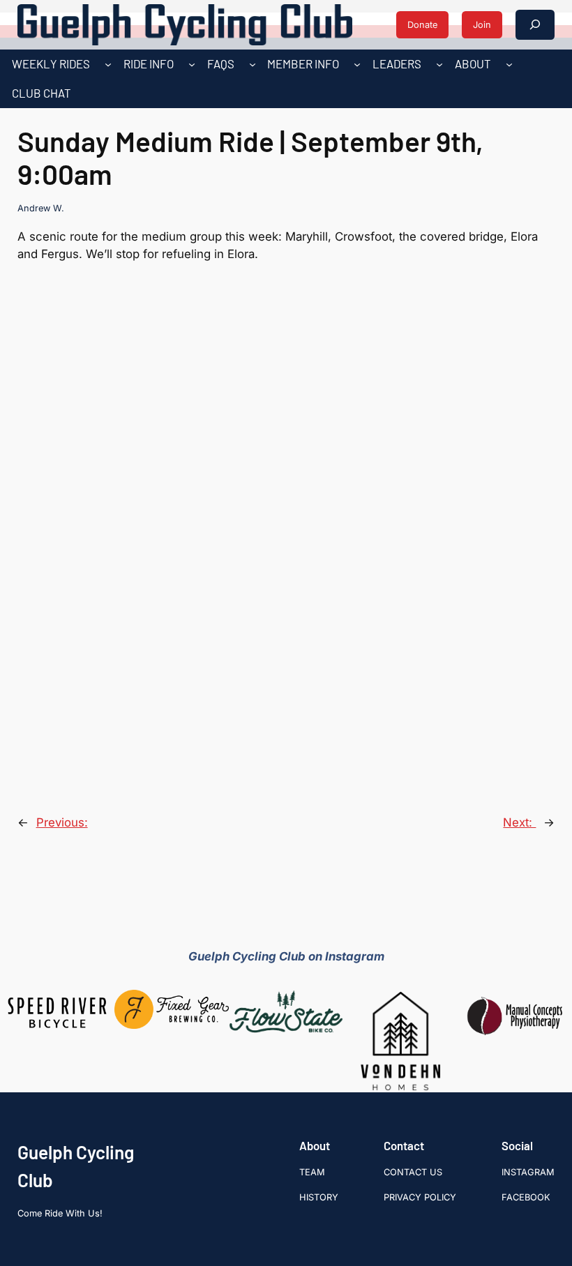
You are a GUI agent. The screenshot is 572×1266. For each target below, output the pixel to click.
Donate (422, 25)
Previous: (62, 822)
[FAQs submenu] (252, 64)
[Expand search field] (535, 25)
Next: (519, 822)
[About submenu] (509, 64)
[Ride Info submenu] (191, 64)
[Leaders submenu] (439, 64)
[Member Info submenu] (357, 64)
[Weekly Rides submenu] (108, 64)
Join (482, 25)
